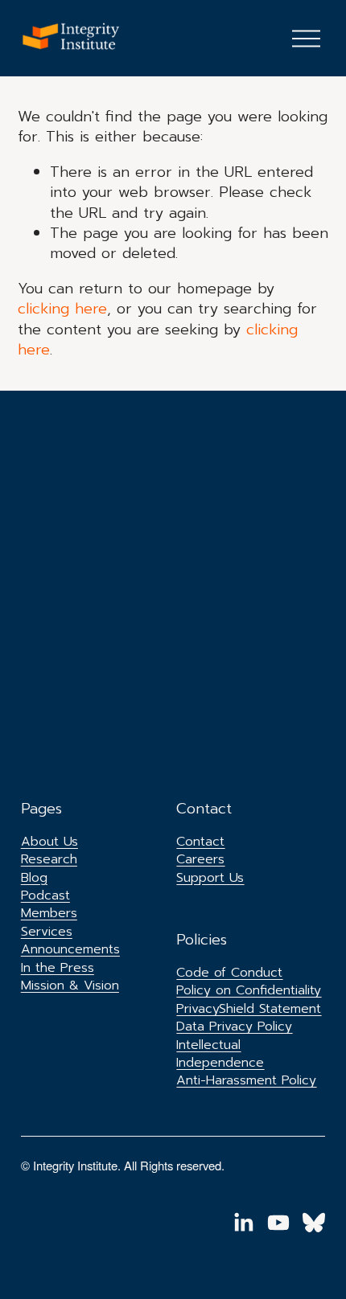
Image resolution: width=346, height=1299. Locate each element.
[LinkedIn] (243, 1222)
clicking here (62, 308)
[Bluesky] (314, 1222)
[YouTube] (278, 1222)
